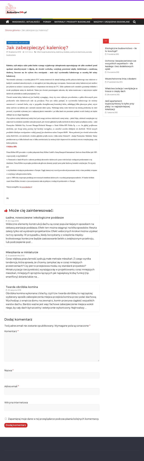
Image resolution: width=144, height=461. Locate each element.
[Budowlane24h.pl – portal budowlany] (7, 22)
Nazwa (9, 370)
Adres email (11, 386)
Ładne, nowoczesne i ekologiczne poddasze (35, 217)
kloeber (66, 52)
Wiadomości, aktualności (26, 21)
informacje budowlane (46, 52)
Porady (47, 21)
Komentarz (11, 331)
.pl (27, 187)
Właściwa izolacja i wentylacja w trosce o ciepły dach (121, 90)
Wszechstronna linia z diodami (120, 78)
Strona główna (12, 30)
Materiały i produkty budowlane (72, 21)
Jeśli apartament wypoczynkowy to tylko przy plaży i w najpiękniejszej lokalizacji (119, 105)
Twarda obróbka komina (22, 287)
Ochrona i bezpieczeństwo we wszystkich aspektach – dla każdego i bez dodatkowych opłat (120, 65)
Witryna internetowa (16, 402)
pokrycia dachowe (77, 52)
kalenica (59, 52)
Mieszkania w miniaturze (22, 252)
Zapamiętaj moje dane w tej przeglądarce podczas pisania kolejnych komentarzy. (53, 419)
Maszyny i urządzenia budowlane (112, 21)
